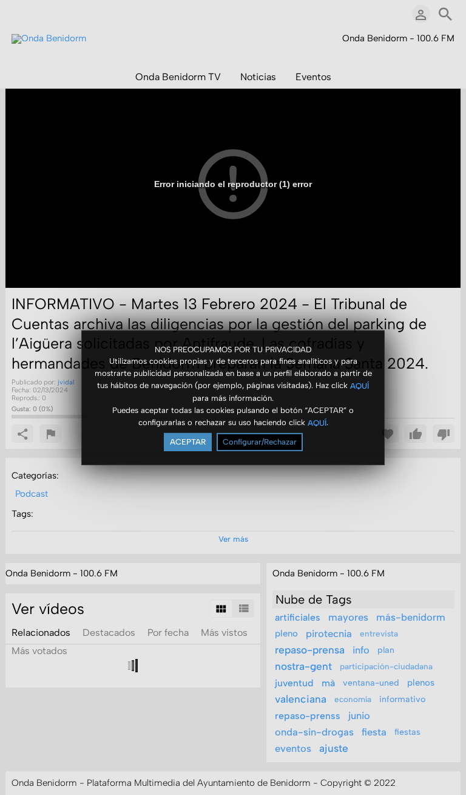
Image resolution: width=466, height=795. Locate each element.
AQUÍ (359, 386)
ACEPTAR (188, 441)
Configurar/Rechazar (260, 441)
